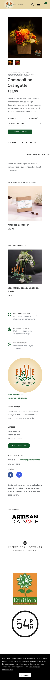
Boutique (17, 73)
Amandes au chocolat (18, 225)
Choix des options (16, 299)
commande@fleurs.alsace (28, 460)
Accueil (10, 73)
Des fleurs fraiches (21, 313)
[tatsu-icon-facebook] (11, 475)
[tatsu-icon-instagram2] (19, 475)
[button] (40, 224)
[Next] (41, 37)
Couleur (12, 118)
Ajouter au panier (20, 132)
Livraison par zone (21, 328)
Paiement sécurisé (20, 343)
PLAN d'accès (20, 445)
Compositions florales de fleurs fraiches (21, 74)
